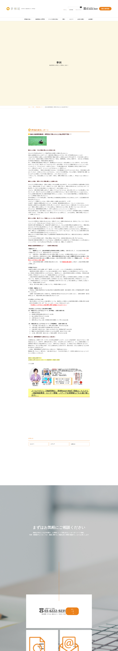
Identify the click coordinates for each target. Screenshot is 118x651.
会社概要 (90, 19)
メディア (53, 444)
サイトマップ (78, 9)
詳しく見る (72, 611)
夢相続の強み (27, 19)
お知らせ (30, 438)
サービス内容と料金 (53, 19)
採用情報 (71, 9)
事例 (64, 19)
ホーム (65, 9)
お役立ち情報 (80, 19)
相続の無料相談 (105, 8)
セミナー (72, 19)
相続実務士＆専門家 (40, 19)
